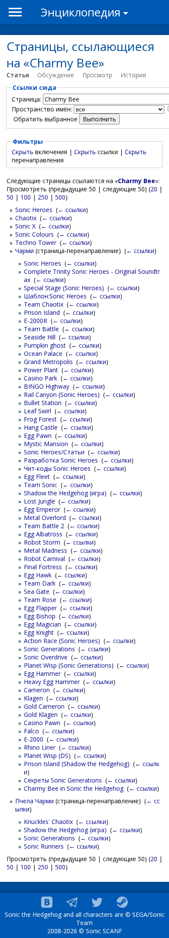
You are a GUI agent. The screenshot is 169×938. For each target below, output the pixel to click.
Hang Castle (41, 427)
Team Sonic (40, 485)
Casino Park (40, 378)
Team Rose (40, 600)
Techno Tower (35, 242)
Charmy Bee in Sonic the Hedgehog (74, 788)
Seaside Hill (39, 337)
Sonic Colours (34, 234)
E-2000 (33, 739)
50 (9, 197)
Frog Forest (40, 419)
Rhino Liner (39, 747)
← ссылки (72, 210)
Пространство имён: (42, 109)
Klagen (33, 698)
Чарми (24, 251)
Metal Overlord (45, 517)
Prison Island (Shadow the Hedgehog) (77, 764)
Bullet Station (43, 403)
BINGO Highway (46, 386)
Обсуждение (55, 75)
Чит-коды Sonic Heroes (57, 468)
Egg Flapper (40, 608)
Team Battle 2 (44, 526)
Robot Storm (42, 542)
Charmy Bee (136, 181)
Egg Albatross (43, 534)
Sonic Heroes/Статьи (54, 452)
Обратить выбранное (45, 119)
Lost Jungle (39, 501)
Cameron (37, 690)
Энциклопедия (80, 12)
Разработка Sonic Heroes (61, 460)
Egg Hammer (42, 673)
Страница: (26, 99)
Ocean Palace (43, 353)
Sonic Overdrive (46, 657)
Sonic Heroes (33, 210)
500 (60, 197)
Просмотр (97, 75)
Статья (17, 75)
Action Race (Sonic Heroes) (62, 641)
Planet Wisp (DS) (47, 755)
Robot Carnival (44, 559)
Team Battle (41, 329)
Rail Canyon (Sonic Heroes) (62, 394)
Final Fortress (43, 567)
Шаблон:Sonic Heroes (55, 296)
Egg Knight (39, 632)
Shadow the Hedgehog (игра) (65, 493)
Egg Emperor (42, 509)
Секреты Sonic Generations (63, 780)
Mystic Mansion (46, 444)
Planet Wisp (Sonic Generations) (69, 665)
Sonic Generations (49, 649)
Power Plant (41, 370)
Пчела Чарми (34, 801)
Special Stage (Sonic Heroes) (64, 288)
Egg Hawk (38, 575)
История (133, 75)
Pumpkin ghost (45, 345)
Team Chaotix (43, 304)
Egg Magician (42, 624)
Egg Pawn (38, 435)
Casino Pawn (42, 723)
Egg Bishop (39, 616)
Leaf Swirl (37, 411)
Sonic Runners (44, 846)
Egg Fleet (37, 476)
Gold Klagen (41, 714)
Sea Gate (36, 591)
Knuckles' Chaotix (48, 822)
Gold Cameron (44, 706)
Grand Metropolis (48, 362)
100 (25, 197)
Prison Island (42, 312)
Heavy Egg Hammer (52, 682)
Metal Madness (45, 550)
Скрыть (22, 152)
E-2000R (35, 321)
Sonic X (25, 226)
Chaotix (25, 218)
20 (153, 189)
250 (43, 197)
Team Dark (39, 583)
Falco (31, 731)
